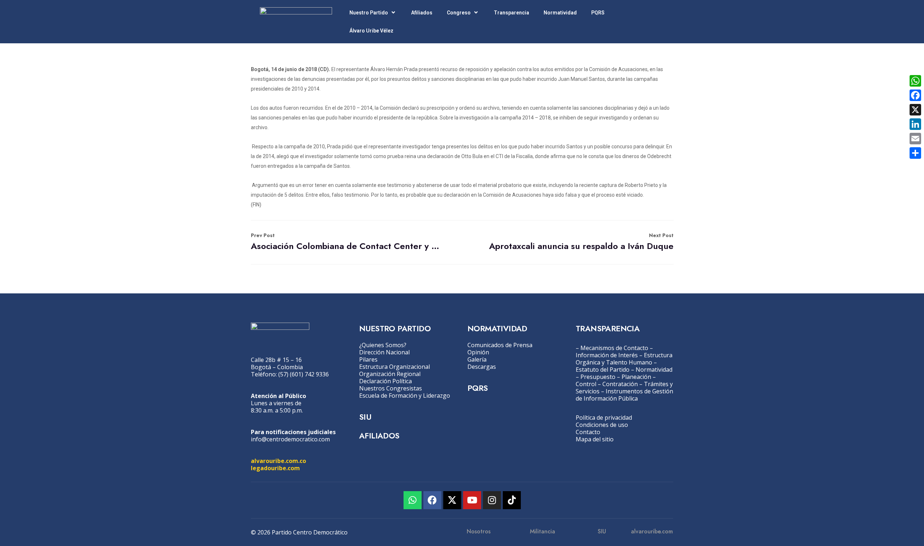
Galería (477, 359)
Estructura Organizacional (394, 367)
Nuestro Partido (368, 13)
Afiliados (421, 13)
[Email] (915, 138)
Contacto (588, 432)
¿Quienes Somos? (382, 345)
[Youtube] (472, 500)
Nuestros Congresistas (390, 388)
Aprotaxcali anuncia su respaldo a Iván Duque (581, 242)
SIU (365, 417)
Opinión (478, 352)
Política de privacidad (604, 417)
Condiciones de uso (602, 425)
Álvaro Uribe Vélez (371, 31)
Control (586, 384)
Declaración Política (385, 381)
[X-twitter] (452, 500)
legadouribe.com (275, 468)
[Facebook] (432, 500)
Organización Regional (389, 374)
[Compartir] (915, 153)
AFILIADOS (379, 435)
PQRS (598, 13)
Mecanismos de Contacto (614, 348)
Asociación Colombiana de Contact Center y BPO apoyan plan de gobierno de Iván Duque (346, 242)
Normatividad (560, 13)
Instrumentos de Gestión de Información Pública (624, 394)
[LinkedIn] (915, 124)
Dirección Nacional (384, 352)
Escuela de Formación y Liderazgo (404, 395)
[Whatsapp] (413, 500)
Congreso (459, 13)
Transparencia (511, 13)
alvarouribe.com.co (278, 461)
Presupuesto (597, 377)
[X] (915, 109)
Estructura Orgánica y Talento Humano (624, 358)
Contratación (620, 384)
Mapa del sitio (595, 439)
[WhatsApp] (915, 81)
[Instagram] (492, 500)
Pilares (368, 359)
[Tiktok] (512, 500)
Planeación (636, 377)
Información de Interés (607, 355)
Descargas (481, 367)
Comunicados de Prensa (499, 345)
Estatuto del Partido (602, 370)
